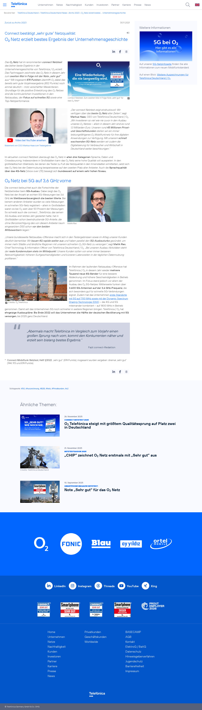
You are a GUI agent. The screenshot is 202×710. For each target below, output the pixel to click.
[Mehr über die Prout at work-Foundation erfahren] (153, 609)
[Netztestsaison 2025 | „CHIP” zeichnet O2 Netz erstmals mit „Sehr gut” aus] (99, 458)
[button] (113, 51)
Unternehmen (45, 4)
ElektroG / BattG (135, 646)
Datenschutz (133, 651)
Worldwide (91, 642)
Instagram (84, 586)
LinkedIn (60, 586)
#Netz (48, 389)
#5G (23, 389)
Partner (115, 4)
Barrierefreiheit (134, 666)
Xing (154, 586)
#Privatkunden (58, 389)
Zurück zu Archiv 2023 (16, 22)
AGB (128, 637)
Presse (137, 4)
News (148, 4)
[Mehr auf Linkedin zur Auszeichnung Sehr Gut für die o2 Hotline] (97, 609)
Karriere (126, 4)
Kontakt (130, 642)
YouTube (133, 586)
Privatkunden (93, 632)
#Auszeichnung (32, 389)
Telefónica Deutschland (28, 13)
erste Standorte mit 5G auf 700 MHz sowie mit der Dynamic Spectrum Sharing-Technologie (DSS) (98, 298)
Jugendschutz (134, 661)
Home (51, 632)
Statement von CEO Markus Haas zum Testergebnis (28, 145)
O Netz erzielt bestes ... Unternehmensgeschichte (103, 13)
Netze (59, 4)
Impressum (132, 671)
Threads (109, 586)
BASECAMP (133, 632)
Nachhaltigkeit (74, 4)
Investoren (102, 4)
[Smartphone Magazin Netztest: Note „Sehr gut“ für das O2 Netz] (99, 492)
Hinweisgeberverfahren (139, 656)
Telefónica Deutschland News (53, 13)
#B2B (42, 389)
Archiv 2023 (74, 13)
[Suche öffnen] (188, 4)
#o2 (66, 389)
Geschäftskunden (96, 637)
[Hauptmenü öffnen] (4, 4)
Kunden (89, 4)
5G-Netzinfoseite (162, 64)
